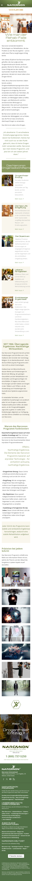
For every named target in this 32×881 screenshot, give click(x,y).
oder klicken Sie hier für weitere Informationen (16, 759)
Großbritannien (6, 848)
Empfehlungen (19, 799)
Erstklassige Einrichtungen (19, 813)
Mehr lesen (18, 199)
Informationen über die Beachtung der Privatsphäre (15, 865)
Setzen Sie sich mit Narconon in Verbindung (16, 836)
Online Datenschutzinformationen (10, 864)
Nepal (24, 848)
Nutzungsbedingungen (24, 864)
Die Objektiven (22, 236)
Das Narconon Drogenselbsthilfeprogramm (15, 795)
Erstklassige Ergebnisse (21, 298)
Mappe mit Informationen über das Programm (13, 832)
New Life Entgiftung (22, 797)
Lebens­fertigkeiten (21, 270)
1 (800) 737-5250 (16, 756)
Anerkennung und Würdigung (11, 815)
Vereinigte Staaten (17, 846)
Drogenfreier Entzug (21, 176)
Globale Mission (17, 811)
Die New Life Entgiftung (21, 207)
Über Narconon (6, 811)
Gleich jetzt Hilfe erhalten (16, 751)
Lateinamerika (17, 848)
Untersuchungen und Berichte (11, 817)
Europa (27, 846)
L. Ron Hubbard (6, 819)
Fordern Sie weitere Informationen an (15, 834)
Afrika (4, 850)
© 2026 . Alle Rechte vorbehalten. (15, 863)
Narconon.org (6, 846)
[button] (16, 857)
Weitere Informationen (9, 831)
